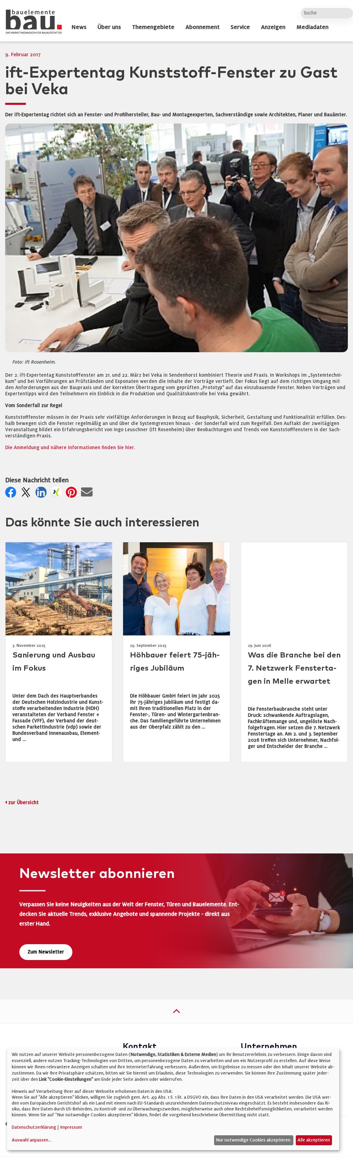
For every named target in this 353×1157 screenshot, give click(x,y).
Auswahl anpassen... (31, 1140)
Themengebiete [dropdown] (153, 27)
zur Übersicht (23, 802)
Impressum (71, 1127)
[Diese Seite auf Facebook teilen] (12, 494)
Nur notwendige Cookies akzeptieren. (253, 1140)
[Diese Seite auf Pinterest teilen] (73, 494)
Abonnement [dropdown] (202, 27)
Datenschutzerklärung (34, 1127)
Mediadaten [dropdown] (312, 27)
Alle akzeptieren (313, 1140)
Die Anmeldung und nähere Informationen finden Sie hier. (70, 447)
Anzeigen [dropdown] (273, 27)
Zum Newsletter (46, 952)
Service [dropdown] (240, 27)
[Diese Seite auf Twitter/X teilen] (27, 494)
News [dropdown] (79, 27)
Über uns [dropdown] (109, 27)
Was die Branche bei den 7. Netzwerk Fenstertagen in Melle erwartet (294, 668)
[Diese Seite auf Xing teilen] (57, 494)
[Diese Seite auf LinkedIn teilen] (42, 494)
